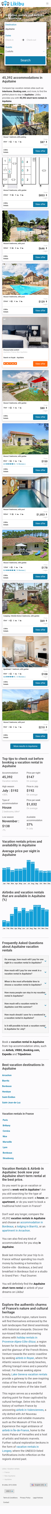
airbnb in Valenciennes (30, 1410)
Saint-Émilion (8, 1097)
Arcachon (7, 1075)
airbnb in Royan (25, 1358)
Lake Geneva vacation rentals (29, 1374)
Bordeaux (7, 1086)
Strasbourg (8, 1158)
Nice (5, 1136)
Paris (5, 1120)
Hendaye (6, 1091)
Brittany (6, 1125)
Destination (10, 24)
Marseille (7, 1142)
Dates (8, 35)
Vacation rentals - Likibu (12, 3)
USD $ (8, 1491)
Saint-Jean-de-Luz (11, 1102)
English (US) (39, 1485)
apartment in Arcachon (16, 1230)
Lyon (5, 1147)
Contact (6, 1502)
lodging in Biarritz (27, 1226)
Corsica (6, 1131)
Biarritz (5, 1080)
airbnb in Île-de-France (15, 1430)
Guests (8, 47)
